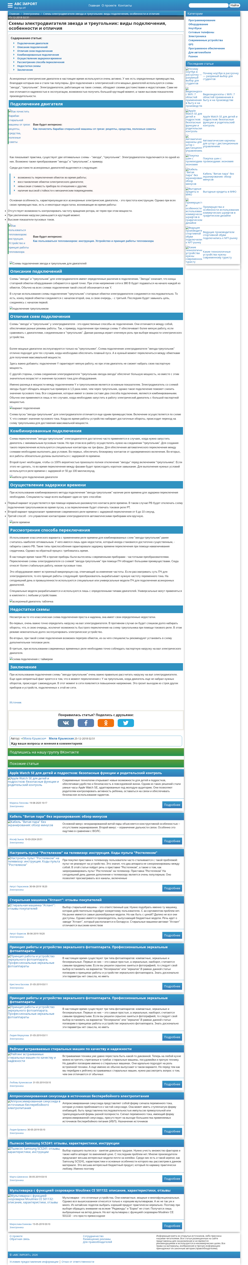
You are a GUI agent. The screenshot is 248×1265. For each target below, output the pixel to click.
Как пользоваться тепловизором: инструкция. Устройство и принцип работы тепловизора (93, 240)
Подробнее (172, 805)
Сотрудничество (93, 1236)
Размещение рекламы (97, 1239)
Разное (193, 56)
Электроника (17, 806)
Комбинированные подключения (38, 54)
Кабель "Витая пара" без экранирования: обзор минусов (58, 816)
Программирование (201, 20)
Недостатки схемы (29, 66)
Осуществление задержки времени (39, 58)
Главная (94, 5)
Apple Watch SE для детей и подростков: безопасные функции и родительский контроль (86, 773)
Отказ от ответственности (78, 1261)
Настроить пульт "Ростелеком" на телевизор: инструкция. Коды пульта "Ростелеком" (83, 852)
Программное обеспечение (206, 48)
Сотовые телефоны (201, 32)
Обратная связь (20, 1239)
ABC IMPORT (25, 3)
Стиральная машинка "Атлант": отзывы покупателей (56, 900)
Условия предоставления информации (34, 1261)
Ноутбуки (195, 28)
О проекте (109, 5)
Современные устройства (205, 40)
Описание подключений (32, 47)
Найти (235, 5)
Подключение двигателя (32, 43)
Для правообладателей (97, 1242)
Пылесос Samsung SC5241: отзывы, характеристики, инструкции (64, 1143)
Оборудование (198, 24)
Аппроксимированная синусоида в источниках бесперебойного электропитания (79, 1096)
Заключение (25, 69)
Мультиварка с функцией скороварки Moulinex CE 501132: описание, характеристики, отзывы (90, 1190)
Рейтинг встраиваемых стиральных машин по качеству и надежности (71, 1049)
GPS (190, 44)
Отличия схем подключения (35, 51)
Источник (15, 702)
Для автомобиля (199, 52)
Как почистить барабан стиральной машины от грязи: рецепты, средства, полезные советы (94, 128)
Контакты (125, 5)
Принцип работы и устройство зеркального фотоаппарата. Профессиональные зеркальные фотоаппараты (89, 949)
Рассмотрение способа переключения (40, 62)
